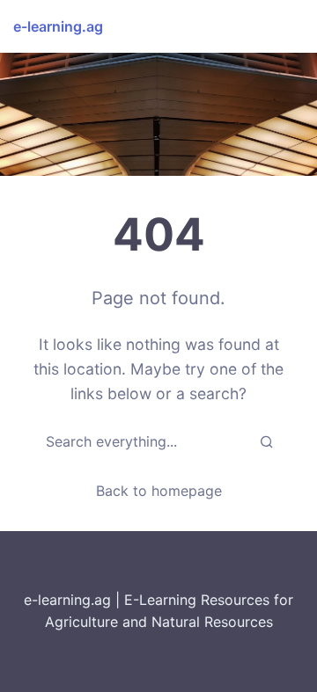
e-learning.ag (58, 26)
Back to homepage (159, 490)
